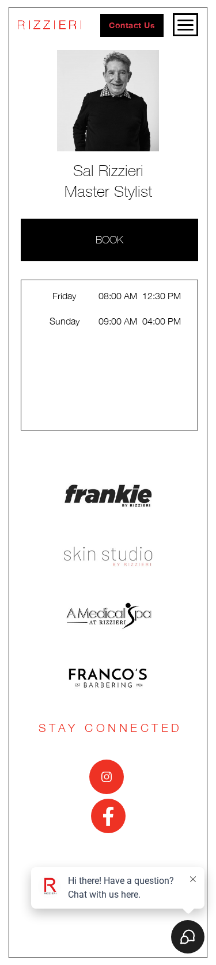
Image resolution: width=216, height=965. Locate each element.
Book (109, 240)
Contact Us (132, 25)
